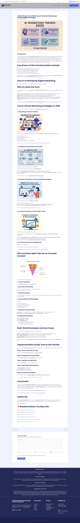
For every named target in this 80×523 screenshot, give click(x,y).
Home (51, 5)
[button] (73, 5)
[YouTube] (77, 1)
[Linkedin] (71, 1)
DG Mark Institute (20, 507)
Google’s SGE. (30, 370)
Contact (63, 5)
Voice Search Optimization (29, 414)
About (55, 5)
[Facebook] (73, 1)
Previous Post (15, 429)
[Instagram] (69, 1)
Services (59, 5)
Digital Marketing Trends (31, 416)
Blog (67, 5)
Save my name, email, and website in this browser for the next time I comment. (32, 455)
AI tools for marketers (28, 421)
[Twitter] (14, 510)
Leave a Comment (20, 19)
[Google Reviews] (16, 510)
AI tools (32, 390)
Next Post (65, 429)
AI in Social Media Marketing (29, 409)
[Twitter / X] (75, 1)
